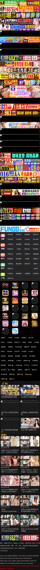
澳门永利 (31, 338)
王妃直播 (23, 351)
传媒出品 (10, 268)
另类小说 (10, 278)
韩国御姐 (18, 244)
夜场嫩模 (17, 356)
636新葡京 (35, 360)
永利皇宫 (18, 360)
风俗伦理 (36, 273)
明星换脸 (18, 259)
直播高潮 (26, 347)
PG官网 (10, 338)
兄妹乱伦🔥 (28, 374)
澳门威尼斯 (4, 374)
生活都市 (10, 273)
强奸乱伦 (18, 234)
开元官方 (26, 365)
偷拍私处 (3, 356)
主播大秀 (16, 351)
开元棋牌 (16, 338)
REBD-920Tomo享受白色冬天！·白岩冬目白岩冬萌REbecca (10, 452)
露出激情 (18, 264)
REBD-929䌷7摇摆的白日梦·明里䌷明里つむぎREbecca (30, 511)
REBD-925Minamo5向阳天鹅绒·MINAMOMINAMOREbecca (29, 532)
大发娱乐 (3, 360)
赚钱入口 (12, 379)
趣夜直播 (10, 356)
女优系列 (18, 254)
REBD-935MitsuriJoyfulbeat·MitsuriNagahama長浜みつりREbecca (10, 512)
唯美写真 (27, 264)
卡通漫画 (10, 264)
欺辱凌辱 (10, 249)
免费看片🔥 (26, 360)
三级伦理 (10, 239)
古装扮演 (10, 254)
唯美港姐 (27, 244)
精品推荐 (10, 234)
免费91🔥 (12, 374)
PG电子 (3, 342)
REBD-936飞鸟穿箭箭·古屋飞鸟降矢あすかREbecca (29, 452)
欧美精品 (27, 234)
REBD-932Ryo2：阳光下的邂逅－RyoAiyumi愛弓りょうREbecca (29, 472)
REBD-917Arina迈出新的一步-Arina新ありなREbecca (29, 491)
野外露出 (36, 249)
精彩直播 (33, 347)
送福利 (24, 342)
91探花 (19, 249)
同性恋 (36, 268)
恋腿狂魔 (36, 254)
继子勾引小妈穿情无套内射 (9, 413)
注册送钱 (9, 342)
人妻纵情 (27, 273)
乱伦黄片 (31, 351)
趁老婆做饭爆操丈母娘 (9, 397)
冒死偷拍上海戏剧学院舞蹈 (29, 413)
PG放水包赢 (18, 347)
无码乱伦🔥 (19, 365)
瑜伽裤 (27, 259)
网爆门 (36, 264)
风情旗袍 (10, 259)
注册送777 (17, 342)
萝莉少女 (36, 234)
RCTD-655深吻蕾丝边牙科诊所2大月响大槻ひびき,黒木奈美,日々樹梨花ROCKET (9, 492)
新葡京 (30, 342)
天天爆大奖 (34, 365)
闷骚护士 (36, 259)
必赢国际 (3, 347)
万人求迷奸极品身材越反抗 (9, 431)
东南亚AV (36, 244)
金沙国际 (3, 370)
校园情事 (18, 273)
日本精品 (18, 239)
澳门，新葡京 (11, 370)
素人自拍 (36, 239)
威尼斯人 (3, 338)
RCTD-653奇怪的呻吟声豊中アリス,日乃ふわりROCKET (9, 472)
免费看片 (20, 370)
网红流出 (27, 249)
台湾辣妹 (10, 244)
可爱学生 (27, 254)
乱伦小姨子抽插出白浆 (29, 430)
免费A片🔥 (20, 374)
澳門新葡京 (11, 360)
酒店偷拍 (9, 351)
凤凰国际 (10, 347)
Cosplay (27, 239)
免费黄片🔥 (4, 379)
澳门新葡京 (32, 356)
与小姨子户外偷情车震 (29, 397)
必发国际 (24, 356)
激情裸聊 (3, 365)
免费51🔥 (11, 365)
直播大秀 (34, 370)
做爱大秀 (27, 370)
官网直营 (23, 338)
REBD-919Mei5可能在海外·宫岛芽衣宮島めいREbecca (9, 531)
